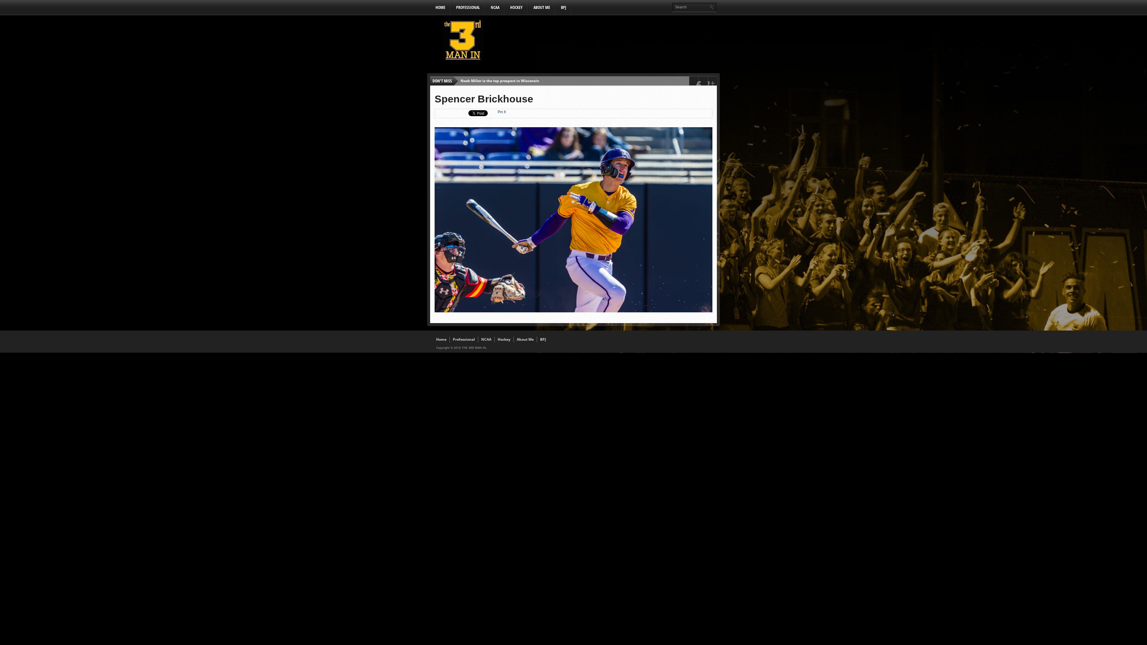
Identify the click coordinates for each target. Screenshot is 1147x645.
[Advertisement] (608, 41)
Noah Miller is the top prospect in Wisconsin (500, 80)
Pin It (502, 112)
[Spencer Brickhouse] (573, 310)
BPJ (563, 7)
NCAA (495, 7)
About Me (541, 7)
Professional (468, 7)
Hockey (516, 7)
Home (440, 7)
